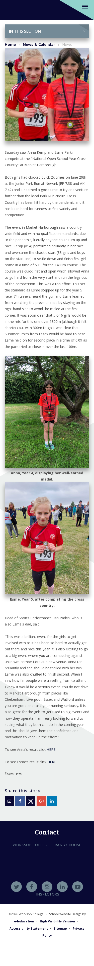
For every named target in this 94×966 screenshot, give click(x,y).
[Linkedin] (62, 886)
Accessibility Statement (29, 928)
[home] (11, 9)
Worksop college (31, 844)
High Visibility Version (57, 921)
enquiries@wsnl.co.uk (47, 880)
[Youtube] (77, 886)
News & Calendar (39, 44)
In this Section (25, 31)
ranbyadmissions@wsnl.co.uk (47, 874)
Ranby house (68, 844)
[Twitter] (16, 886)
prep (19, 773)
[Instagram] (47, 886)
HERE (51, 749)
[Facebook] (31, 886)
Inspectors (47, 894)
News (67, 44)
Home (10, 44)
